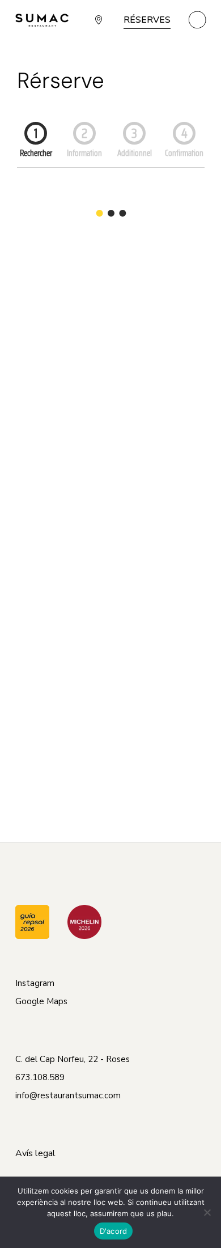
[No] (206, 1212)
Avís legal (35, 1153)
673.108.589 (40, 1077)
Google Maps (41, 1001)
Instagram (34, 983)
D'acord (114, 1231)
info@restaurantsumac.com (68, 1095)
